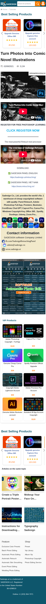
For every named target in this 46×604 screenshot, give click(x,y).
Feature (5, 541)
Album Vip (29, 555)
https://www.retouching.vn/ (23, 186)
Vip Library (29, 550)
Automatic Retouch (9, 558)
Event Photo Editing (9, 566)
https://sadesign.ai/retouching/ (23, 177)
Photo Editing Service (33, 562)
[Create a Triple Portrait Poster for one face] (12, 483)
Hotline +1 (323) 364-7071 (23, 594)
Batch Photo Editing (9, 550)
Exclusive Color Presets (11, 546)
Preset (27, 546)
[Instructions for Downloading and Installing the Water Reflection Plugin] (12, 515)
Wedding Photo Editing (11, 570)
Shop (27, 541)
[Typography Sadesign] (34, 515)
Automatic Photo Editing (11, 555)
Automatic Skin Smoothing (12, 562)
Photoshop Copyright (33, 558)
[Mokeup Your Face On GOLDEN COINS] (34, 483)
